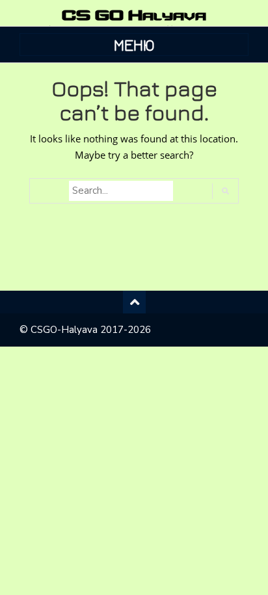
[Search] (225, 191)
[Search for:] (121, 191)
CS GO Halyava (134, 14)
